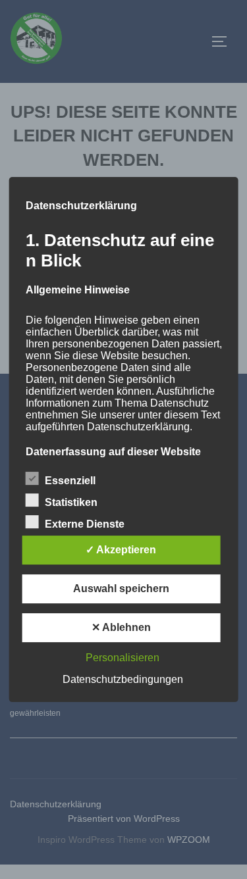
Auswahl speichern (121, 588)
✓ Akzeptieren (121, 549)
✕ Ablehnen (121, 627)
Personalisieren (122, 657)
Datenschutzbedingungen (123, 679)
